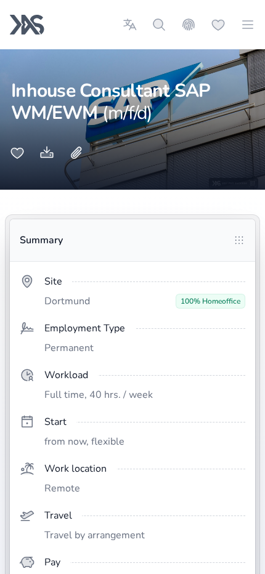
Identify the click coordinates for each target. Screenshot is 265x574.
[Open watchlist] (218, 24)
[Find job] (159, 24)
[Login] (188, 24)
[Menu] (247, 24)
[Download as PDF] (46, 152)
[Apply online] (76, 152)
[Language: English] (129, 24)
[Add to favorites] (17, 152)
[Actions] (239, 240)
